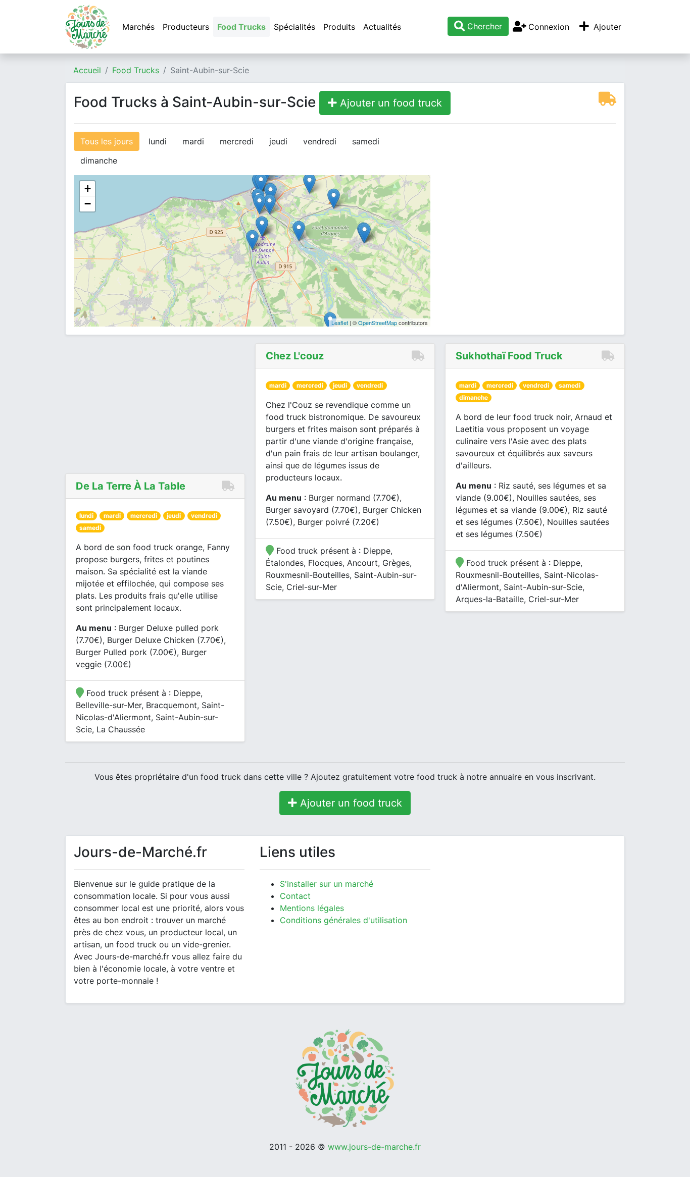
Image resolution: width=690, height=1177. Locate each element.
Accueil (87, 70)
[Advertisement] (531, 195)
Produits (339, 27)
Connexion (547, 27)
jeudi (278, 141)
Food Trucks (241, 27)
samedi (365, 141)
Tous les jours (106, 141)
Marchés (138, 27)
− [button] (87, 203)
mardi (193, 141)
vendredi (319, 141)
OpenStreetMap (377, 322)
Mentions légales (312, 908)
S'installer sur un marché (326, 884)
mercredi (237, 141)
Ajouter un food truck (389, 103)
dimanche (98, 160)
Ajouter (606, 27)
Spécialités (294, 27)
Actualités (382, 27)
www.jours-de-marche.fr (374, 1147)
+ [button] (87, 188)
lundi (158, 141)
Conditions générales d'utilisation (343, 920)
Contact (295, 896)
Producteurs (186, 27)
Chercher (483, 26)
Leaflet (339, 322)
